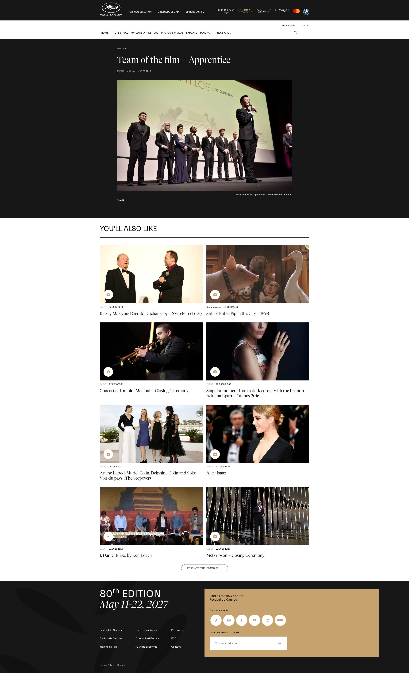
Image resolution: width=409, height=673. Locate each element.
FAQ (173, 638)
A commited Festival (147, 638)
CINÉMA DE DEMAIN (169, 12)
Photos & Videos (172, 32)
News (104, 32)
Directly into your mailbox (224, 632)
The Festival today (146, 630)
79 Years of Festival (144, 32)
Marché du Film (109, 646)
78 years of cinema (146, 646)
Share (120, 200)
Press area (223, 32)
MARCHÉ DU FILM (195, 12)
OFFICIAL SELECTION (140, 12)
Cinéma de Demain (111, 638)
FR (302, 25)
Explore (191, 32)
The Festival (119, 32)
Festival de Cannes (111, 630)
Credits (121, 665)
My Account (288, 25)
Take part (206, 32)
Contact (176, 646)
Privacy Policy (107, 665)
